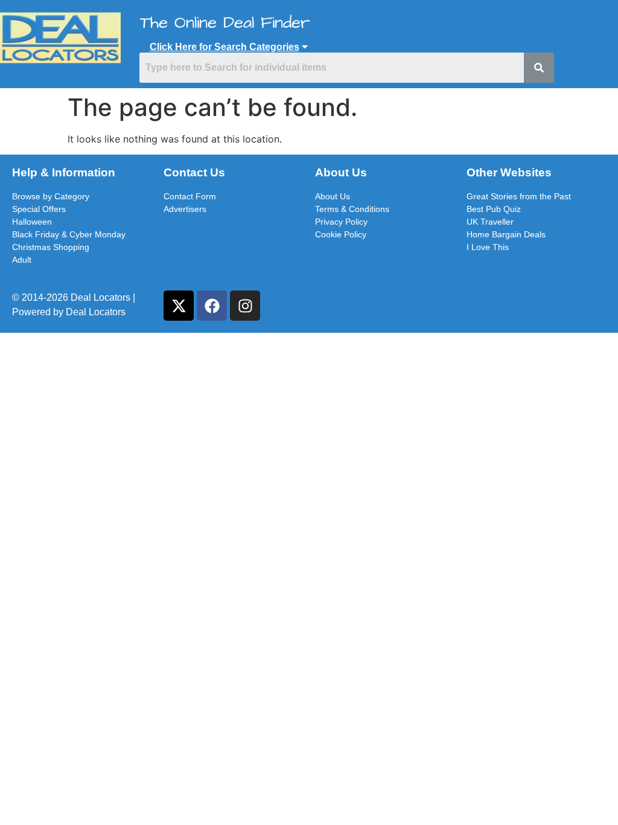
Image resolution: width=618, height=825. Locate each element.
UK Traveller (490, 221)
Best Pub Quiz (494, 209)
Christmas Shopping (50, 247)
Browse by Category (50, 196)
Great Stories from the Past (519, 196)
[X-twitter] (179, 306)
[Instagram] (245, 306)
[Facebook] (212, 306)
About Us (332, 196)
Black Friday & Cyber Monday (69, 234)
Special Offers (39, 209)
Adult (21, 260)
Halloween (32, 221)
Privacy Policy (341, 221)
